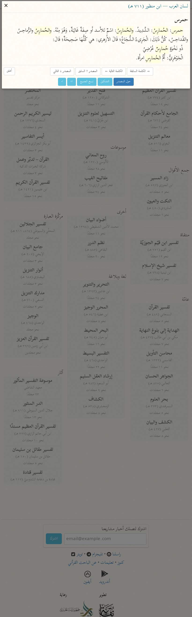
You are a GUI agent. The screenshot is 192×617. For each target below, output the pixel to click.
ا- (62, 81)
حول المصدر (124, 81)
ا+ (71, 81)
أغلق (9, 71)
